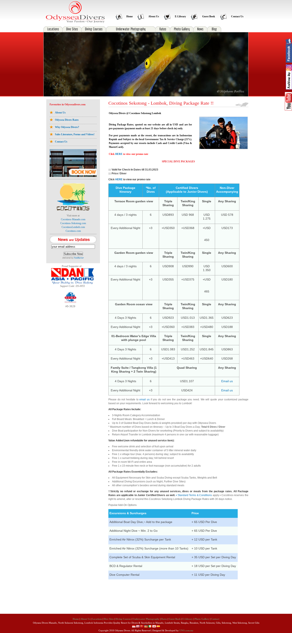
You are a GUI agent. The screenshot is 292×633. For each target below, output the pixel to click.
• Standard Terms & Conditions (194, 495)
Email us (227, 381)
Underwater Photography (146, 619)
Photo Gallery (202, 619)
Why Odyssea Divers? (67, 127)
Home (129, 16)
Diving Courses (123, 619)
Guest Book (208, 16)
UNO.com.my (186, 630)
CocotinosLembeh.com (73, 227)
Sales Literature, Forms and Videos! (74, 134)
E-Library (180, 16)
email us (144, 399)
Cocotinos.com (73, 230)
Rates (164, 619)
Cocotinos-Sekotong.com (73, 223)
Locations (97, 619)
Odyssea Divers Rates (67, 119)
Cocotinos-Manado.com (73, 219)
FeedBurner (79, 258)
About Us (153, 16)
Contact (215, 619)
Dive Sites (109, 619)
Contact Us (237, 16)
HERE (118, 154)
